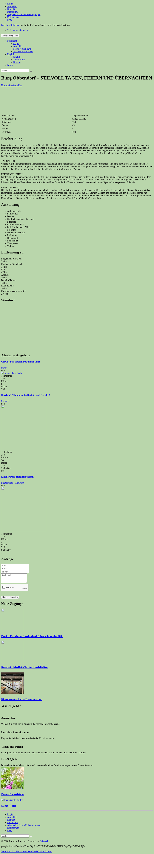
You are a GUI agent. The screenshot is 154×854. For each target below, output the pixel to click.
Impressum (12, 11)
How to (16, 62)
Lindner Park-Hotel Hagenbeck (17, 476)
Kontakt (11, 9)
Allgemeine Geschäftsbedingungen (23, 14)
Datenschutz (13, 17)
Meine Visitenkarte (22, 49)
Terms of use (19, 59)
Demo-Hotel (8, 805)
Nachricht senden (10, 597)
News (10, 65)
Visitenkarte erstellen (23, 51)
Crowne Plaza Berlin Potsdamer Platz (20, 361)
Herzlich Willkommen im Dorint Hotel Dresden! (25, 395)
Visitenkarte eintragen (17, 30)
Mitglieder (12, 40)
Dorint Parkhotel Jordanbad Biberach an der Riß (32, 636)
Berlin (4, 367)
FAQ (9, 20)
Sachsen (5, 401)
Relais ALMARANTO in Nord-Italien (24, 667)
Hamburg (19, 482)
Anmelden (12, 6)
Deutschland (7, 482)
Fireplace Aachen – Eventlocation (21, 699)
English (10, 54)
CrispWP (44, 841)
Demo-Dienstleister (12, 794)
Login (10, 3)
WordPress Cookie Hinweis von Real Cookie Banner (26, 851)
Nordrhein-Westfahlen (11, 85)
